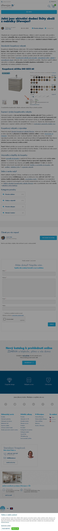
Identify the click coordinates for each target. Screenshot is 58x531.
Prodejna (23, 425)
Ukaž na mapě (8, 495)
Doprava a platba (5, 425)
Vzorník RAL (23, 434)
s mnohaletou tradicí (31, 179)
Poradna (22, 417)
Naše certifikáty (38, 421)
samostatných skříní (43, 58)
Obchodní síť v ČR (25, 419)
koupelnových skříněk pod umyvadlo (26, 58)
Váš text (4, 277)
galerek (52, 58)
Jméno (3, 270)
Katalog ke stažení (25, 432)
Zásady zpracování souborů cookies (9, 429)
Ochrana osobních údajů (7, 427)
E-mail (3, 298)
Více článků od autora (48, 237)
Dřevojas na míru (24, 423)
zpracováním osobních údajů (18, 315)
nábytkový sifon (15, 167)
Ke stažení (23, 427)
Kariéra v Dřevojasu (39, 425)
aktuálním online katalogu (9, 185)
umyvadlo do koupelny (12, 158)
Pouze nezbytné (6, 528)
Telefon (4, 305)
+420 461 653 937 (7, 1)
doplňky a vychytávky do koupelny (40, 165)
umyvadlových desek (7, 60)
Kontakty (3, 417)
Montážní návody (25, 421)
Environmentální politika (26, 438)
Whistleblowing (24, 436)
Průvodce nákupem (38, 28)
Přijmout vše (15, 528)
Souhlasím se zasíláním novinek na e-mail (13, 313)
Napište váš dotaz (10, 462)
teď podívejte (26, 355)
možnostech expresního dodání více (44, 124)
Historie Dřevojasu (39, 417)
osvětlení (7, 167)
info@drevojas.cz (11, 458)
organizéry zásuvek (27, 167)
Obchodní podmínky (6, 419)
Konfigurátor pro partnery (26, 429)
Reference (37, 423)
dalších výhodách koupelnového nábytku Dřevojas (18, 183)
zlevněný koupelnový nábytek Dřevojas (22, 131)
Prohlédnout (28, 362)
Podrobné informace (5, 522)
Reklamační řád (4, 423)
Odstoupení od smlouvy (6, 421)
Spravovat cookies (6, 525)
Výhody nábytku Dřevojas (41, 419)
